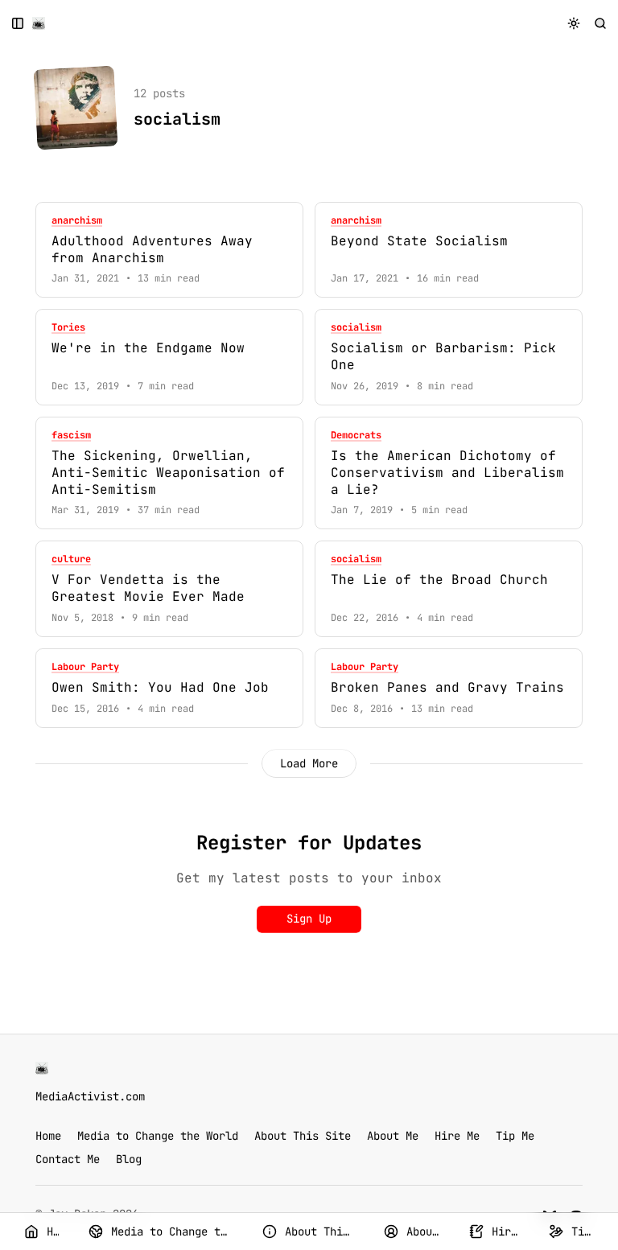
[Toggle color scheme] (574, 22)
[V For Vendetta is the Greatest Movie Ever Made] (169, 589)
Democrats (356, 436)
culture (71, 559)
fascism (71, 436)
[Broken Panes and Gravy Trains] (449, 688)
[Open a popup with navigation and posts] (18, 22)
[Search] (600, 22)
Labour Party (85, 667)
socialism (356, 328)
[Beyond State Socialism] (449, 250)
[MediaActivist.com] (38, 23)
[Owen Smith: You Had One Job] (169, 688)
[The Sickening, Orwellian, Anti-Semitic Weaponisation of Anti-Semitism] (169, 473)
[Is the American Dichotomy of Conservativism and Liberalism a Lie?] (449, 473)
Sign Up (309, 918)
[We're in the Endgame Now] (169, 357)
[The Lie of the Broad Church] (449, 589)
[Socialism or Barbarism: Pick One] (449, 357)
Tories (68, 328)
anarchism (77, 221)
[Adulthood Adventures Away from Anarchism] (169, 250)
